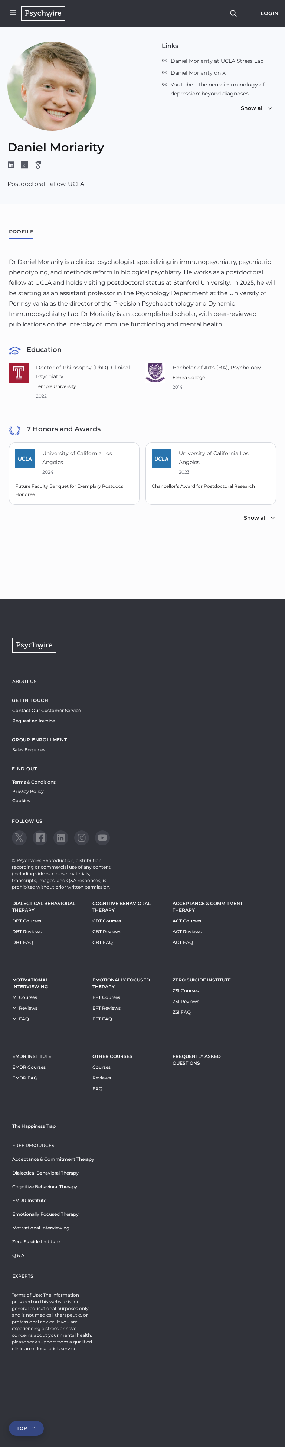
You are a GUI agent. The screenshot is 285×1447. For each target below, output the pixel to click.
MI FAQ (20, 1019)
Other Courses (112, 1056)
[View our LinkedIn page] (60, 837)
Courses (101, 1067)
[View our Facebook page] (40, 837)
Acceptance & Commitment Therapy (208, 907)
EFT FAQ (102, 1019)
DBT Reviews (27, 931)
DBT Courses (26, 921)
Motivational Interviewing (30, 983)
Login (270, 13)
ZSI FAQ (182, 1012)
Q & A (18, 1255)
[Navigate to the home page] (43, 13)
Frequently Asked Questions (197, 1060)
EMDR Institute (31, 1056)
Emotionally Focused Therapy (121, 983)
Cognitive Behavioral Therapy (121, 907)
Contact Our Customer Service (46, 710)
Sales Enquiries (28, 749)
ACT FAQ (183, 942)
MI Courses (24, 997)
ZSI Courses (186, 990)
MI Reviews (24, 1008)
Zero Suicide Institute (36, 1241)
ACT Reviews (187, 931)
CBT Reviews (106, 931)
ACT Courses (187, 921)
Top (22, 1428)
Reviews (101, 1078)
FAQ (97, 1088)
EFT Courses (106, 997)
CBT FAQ (102, 942)
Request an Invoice (33, 721)
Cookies (21, 800)
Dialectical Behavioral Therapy (43, 907)
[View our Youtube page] (102, 837)
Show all (252, 108)
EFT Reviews (106, 1008)
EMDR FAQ (24, 1078)
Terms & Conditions (34, 782)
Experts (22, 1276)
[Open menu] (13, 13)
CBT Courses (106, 921)
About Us (24, 681)
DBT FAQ (22, 942)
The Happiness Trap (34, 1126)
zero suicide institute (202, 980)
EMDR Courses (29, 1067)
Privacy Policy (28, 791)
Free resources (33, 1145)
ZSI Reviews (186, 1001)
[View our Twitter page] (19, 837)
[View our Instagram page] (81, 837)
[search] (233, 13)
